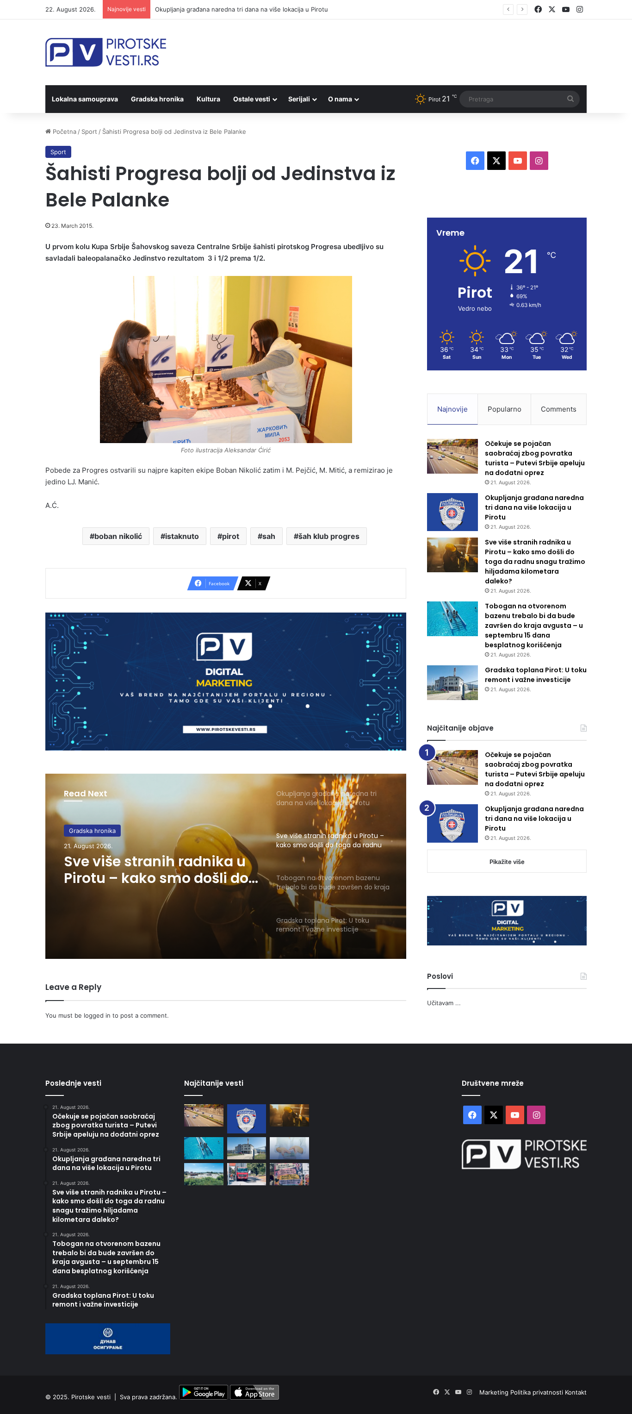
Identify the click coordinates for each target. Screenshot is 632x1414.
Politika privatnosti (537, 1392)
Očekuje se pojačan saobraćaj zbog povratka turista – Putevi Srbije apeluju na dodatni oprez (535, 458)
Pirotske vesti (91, 1397)
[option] (225, 866)
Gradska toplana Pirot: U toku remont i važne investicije (536, 674)
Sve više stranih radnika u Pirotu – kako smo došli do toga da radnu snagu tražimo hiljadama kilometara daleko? (156, 870)
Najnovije (452, 409)
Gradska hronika (157, 99)
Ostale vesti (251, 99)
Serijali (299, 99)
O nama (340, 99)
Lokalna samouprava (85, 99)
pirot (230, 536)
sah (268, 536)
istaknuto (182, 536)
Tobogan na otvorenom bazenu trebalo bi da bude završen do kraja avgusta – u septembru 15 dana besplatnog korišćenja (534, 625)
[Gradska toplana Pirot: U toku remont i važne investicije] (452, 682)
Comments (558, 409)
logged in (97, 1015)
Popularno (504, 409)
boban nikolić (118, 536)
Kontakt (576, 1392)
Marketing (494, 1392)
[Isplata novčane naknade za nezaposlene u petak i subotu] (289, 1148)
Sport (89, 131)
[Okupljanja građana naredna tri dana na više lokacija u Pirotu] (452, 512)
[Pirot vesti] (105, 52)
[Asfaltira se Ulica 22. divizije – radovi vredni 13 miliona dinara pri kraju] (246, 1174)
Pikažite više (507, 861)
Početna (63, 131)
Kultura (208, 99)
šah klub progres (328, 536)
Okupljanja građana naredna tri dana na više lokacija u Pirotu (241, 9)
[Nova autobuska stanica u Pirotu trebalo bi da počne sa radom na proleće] (203, 1174)
